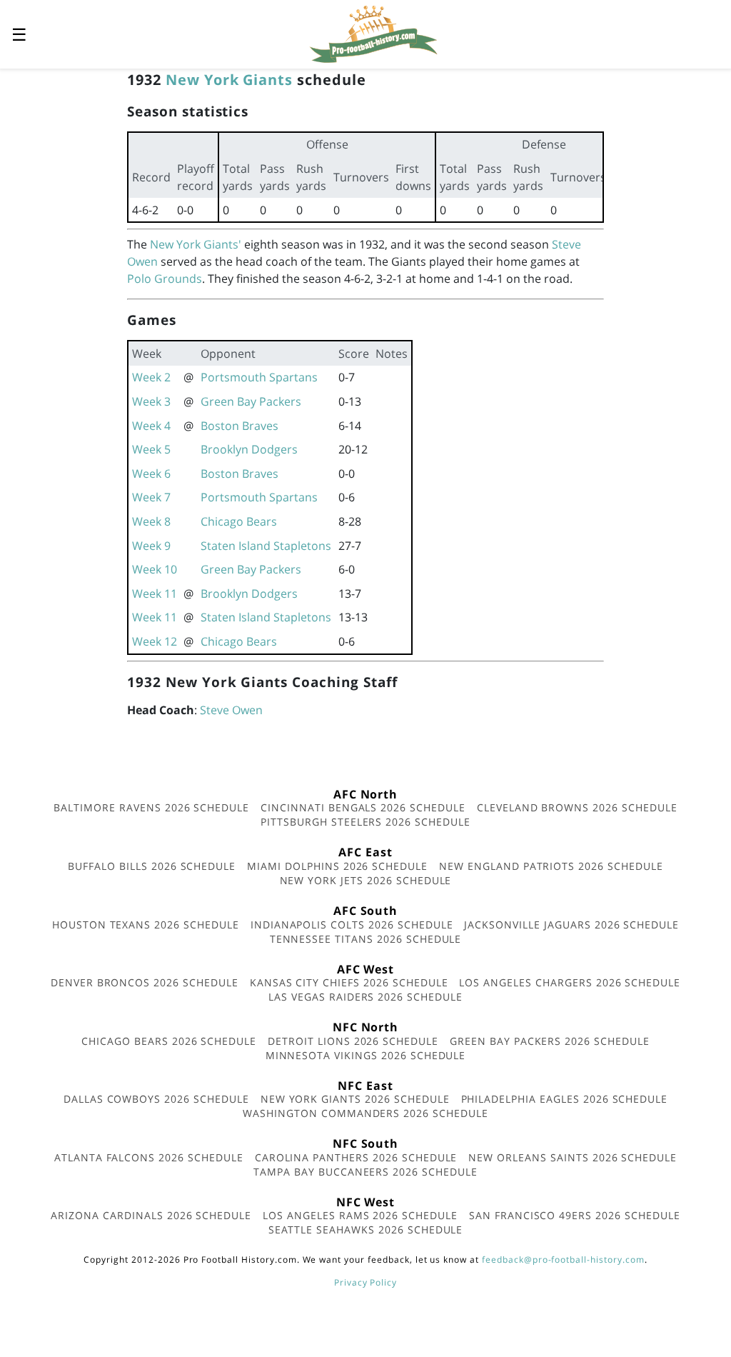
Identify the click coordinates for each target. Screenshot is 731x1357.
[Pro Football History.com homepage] (373, 33)
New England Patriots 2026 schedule (551, 866)
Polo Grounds (164, 278)
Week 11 (154, 593)
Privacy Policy (365, 1282)
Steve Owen (231, 710)
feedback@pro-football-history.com (563, 1259)
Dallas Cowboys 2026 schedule (156, 1099)
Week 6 (151, 473)
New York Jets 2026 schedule (366, 880)
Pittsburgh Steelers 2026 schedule (365, 821)
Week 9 (151, 546)
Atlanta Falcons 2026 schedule (148, 1157)
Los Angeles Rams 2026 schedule (360, 1215)
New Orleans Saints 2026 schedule (572, 1157)
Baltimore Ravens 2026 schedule (151, 807)
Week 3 (151, 401)
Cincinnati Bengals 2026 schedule (363, 807)
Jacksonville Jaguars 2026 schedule (571, 924)
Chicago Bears (239, 521)
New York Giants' (195, 244)
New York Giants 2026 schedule (355, 1099)
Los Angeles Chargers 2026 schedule (569, 982)
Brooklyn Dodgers (249, 449)
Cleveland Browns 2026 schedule (577, 807)
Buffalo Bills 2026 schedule (152, 866)
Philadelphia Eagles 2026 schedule (564, 1099)
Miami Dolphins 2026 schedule (337, 866)
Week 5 (151, 449)
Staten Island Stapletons (266, 546)
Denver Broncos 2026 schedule (144, 982)
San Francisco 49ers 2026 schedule (574, 1215)
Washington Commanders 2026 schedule (365, 1113)
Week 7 (151, 497)
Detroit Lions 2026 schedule (353, 1041)
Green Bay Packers (251, 401)
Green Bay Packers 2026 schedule (550, 1041)
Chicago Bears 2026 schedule (168, 1041)
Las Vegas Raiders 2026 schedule (365, 996)
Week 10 (154, 569)
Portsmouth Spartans (259, 377)
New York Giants (229, 79)
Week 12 (154, 641)
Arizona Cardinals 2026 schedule (151, 1215)
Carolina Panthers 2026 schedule (356, 1157)
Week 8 (151, 521)
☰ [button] (19, 34)
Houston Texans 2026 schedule (145, 924)
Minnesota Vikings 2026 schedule (366, 1055)
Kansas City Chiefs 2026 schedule (349, 982)
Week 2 (151, 377)
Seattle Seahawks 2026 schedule (365, 1229)
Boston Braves (239, 426)
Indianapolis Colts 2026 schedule (352, 924)
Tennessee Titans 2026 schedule (366, 939)
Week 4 (151, 426)
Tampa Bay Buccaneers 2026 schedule (365, 1171)
